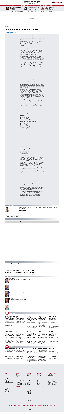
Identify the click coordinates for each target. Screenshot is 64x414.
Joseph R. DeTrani (29, 383)
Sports (27, 5)
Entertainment (30, 331)
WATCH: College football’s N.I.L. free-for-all (33, 8)
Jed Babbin (28, 379)
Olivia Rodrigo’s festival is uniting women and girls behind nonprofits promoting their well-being (32, 338)
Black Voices (28, 397)
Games (50, 5)
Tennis (38, 381)
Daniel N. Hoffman (29, 386)
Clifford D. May (29, 389)
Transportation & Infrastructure (21, 384)
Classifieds (15, 405)
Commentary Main (29, 374)
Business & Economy (53, 316)
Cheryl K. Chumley (29, 377)
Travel (39, 331)
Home (6, 26)
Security (18, 316)
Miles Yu (28, 396)
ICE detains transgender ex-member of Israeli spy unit (20, 322)
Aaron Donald (51, 11)
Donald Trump (16, 11)
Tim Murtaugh (29, 392)
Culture (6, 389)
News (13, 5)
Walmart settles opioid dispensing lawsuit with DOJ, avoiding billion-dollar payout (20, 341)
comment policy (15, 221)
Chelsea (25, 11)
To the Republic (29, 400)
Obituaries (6, 392)
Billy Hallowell (29, 385)
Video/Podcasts (44, 5)
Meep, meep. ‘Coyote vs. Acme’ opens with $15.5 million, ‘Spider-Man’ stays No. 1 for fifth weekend (53, 319)
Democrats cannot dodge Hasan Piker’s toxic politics (18, 286)
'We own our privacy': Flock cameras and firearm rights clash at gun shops (32, 352)
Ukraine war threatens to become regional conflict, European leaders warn (20, 318)
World (39, 316)
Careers (31, 405)
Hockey (38, 383)
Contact (54, 405)
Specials (18, 386)
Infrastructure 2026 (51, 383)
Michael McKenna (12, 278)
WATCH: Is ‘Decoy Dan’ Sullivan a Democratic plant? (50, 8)
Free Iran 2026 (50, 377)
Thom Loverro (39, 380)
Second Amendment (19, 378)
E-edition (19, 405)
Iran (20, 11)
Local (17, 368)
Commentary (22, 5)
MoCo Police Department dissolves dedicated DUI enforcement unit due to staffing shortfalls (32, 323)
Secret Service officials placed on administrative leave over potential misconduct (10, 324)
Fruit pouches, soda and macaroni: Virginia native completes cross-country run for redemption (32, 319)
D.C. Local (29, 316)
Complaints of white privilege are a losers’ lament (17, 299)
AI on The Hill (50, 376)
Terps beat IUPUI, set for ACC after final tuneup (12, 216)
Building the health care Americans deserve (52, 385)
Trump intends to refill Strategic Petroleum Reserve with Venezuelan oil (54, 327)
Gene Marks (28, 388)
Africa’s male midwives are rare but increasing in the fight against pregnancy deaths (21, 338)
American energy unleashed (52, 382)
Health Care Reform (19, 377)
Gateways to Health (51, 375)
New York (32, 11)
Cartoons (28, 399)
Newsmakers (7, 385)
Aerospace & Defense (9, 356)
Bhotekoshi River (37, 11)
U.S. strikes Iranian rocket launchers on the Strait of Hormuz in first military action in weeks (42, 319)
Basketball (39, 378)
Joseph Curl (28, 382)
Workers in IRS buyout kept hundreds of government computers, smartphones (9, 318)
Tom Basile (28, 380)
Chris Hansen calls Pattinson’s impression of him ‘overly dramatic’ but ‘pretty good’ (31, 342)
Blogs (8, 26)
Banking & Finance (20, 348)
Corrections (7, 376)
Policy (17, 5)
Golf (38, 382)
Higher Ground (8, 331)
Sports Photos (39, 387)
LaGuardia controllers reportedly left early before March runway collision (42, 360)
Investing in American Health (52, 388)
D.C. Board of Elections (51, 380)
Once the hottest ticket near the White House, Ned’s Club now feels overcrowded (32, 327)
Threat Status (18, 375)
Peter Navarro (29, 393)
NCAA (38, 379)
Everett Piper (11, 291)
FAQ (48, 405)
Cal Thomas (28, 395)
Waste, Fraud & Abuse (10, 316)
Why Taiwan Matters (51, 378)
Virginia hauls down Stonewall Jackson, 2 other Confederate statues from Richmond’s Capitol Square (43, 338)
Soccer (38, 384)
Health (17, 331)
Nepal (22, 11)
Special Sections (33, 5)
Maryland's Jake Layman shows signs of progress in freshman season (15, 217)
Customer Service (25, 405)
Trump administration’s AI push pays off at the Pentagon (21, 324)
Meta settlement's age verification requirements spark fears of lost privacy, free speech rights (53, 352)
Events (39, 5)
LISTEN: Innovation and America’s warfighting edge (15, 8)
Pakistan (47, 11)
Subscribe (56, 2)
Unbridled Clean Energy (52, 386)
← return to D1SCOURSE (11, 32)
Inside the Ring (7, 387)
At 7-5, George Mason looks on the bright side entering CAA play (14, 215)
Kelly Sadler (28, 378)
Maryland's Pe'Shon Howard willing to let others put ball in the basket (15, 214)
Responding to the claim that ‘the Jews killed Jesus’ (18, 292)
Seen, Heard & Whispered (9, 382)
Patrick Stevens (22, 35)
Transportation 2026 (51, 381)
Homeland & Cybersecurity (20, 380)
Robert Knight (11, 285)
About (50, 405)
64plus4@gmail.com (25, 208)
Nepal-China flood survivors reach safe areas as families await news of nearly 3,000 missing (42, 334)
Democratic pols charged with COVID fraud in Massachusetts (10, 322)
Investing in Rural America (52, 379)
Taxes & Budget (19, 356)
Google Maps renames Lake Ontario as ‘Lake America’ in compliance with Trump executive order (53, 323)
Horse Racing (39, 385)
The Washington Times (19, 367)
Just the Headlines (8, 393)
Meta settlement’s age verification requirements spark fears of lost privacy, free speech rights (53, 341)
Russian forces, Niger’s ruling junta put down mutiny (42, 323)
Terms (35, 405)
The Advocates (7, 381)
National (6, 378)
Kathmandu (29, 11)
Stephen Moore (29, 391)
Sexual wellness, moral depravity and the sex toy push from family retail (10, 338)
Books (27, 398)
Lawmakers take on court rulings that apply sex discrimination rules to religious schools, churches (9, 334)
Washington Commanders (41, 376)
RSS (41, 405)
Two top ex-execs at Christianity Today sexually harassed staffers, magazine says (54, 359)
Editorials (28, 376)
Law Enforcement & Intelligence (21, 383)
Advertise (44, 405)
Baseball (38, 377)
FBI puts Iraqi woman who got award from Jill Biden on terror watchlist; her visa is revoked (42, 351)
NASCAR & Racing (40, 386)
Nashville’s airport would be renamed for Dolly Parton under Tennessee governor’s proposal (43, 342)
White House (43, 11)
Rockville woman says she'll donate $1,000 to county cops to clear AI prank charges (32, 360)
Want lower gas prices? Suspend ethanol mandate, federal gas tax (20, 279)
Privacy (38, 405)
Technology (51, 331)
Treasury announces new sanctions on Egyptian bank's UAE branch (20, 351)
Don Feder (11, 298)
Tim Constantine (29, 381)
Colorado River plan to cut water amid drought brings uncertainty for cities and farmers (10, 351)
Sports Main (39, 374)
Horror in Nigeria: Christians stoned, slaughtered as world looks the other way (9, 341)
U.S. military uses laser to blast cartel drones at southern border (10, 359)
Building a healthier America (52, 387)
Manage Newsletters (8, 367)
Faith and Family (52, 356)
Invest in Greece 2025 (51, 389)
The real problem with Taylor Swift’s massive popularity (18, 305)
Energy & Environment (10, 348)
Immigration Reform (42, 348)
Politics (6, 377)
